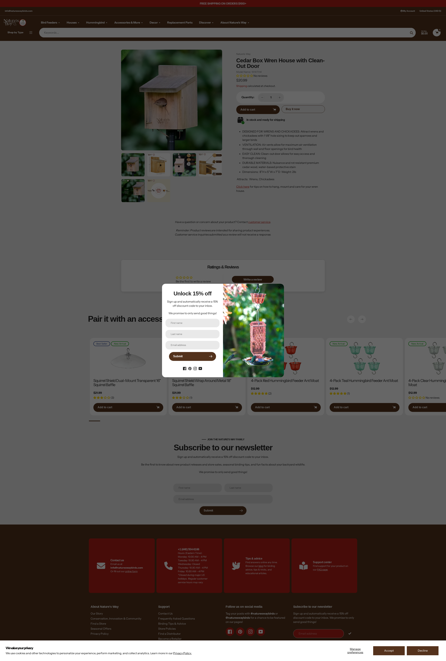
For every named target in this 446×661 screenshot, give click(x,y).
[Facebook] (184, 368)
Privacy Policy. (182, 653)
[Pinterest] (190, 368)
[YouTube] (200, 368)
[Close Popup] (279, 287)
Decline (423, 650)
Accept (389, 650)
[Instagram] (195, 368)
